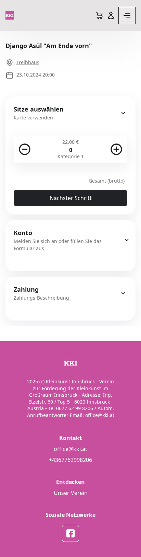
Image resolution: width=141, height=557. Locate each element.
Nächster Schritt (71, 198)
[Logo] (9, 15)
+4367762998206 (70, 460)
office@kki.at (70, 449)
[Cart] (99, 15)
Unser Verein (71, 493)
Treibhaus (27, 62)
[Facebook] (70, 533)
